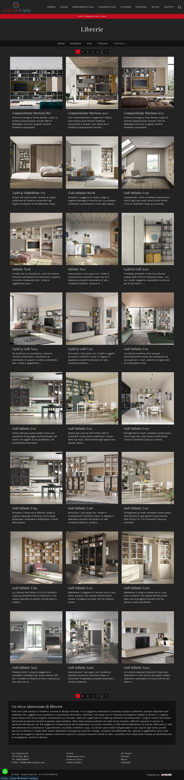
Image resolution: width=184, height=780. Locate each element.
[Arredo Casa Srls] (16, 7)
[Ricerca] (179, 7)
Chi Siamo (126, 753)
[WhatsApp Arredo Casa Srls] (5, 771)
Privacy (4, 778)
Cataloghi (141, 7)
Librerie (103, 16)
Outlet (155, 7)
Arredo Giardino (74, 762)
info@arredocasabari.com (32, 762)
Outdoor (126, 7)
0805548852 (22, 759)
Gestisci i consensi (29, 778)
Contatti (169, 7)
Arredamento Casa (83, 7)
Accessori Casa (107, 7)
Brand (124, 759)
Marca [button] (61, 43)
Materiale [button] (75, 43)
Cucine (64, 7)
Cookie (13, 778)
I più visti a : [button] (120, 43)
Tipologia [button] (103, 43)
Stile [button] (89, 43)
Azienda (51, 7)
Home (80, 16)
